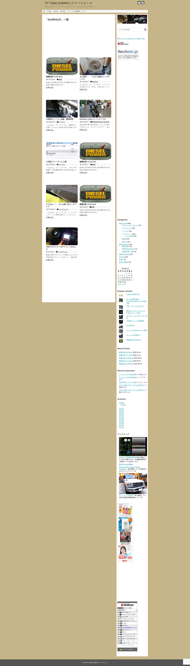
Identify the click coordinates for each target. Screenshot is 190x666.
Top (44, 11)
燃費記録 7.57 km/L (125, 361)
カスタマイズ (127, 228)
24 (132, 280)
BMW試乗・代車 (128, 251)
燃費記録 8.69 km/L (125, 352)
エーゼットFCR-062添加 (128, 374)
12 (121, 278)
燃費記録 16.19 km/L (126, 358)
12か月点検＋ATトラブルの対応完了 (132, 385)
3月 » (124, 284)
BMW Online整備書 (126, 464)
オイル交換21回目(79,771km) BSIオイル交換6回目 (136, 301)
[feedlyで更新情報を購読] (139, 2)
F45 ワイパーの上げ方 (134, 306)
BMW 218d (123, 223)
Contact (55, 11)
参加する (135, 646)
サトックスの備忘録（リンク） (77, 11)
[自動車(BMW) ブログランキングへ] (122, 44)
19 (121, 280)
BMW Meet (126, 246)
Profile (49, 11)
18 (118, 280)
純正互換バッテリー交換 (127, 382)
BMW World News (128, 249)
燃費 (123, 239)
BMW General (124, 244)
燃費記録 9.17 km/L (125, 355)
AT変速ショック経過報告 (135, 321)
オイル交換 (129, 236)
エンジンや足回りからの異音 (136, 330)
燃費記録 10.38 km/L (126, 364)
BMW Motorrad (124, 254)
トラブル (125, 231)
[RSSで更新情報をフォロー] (142, 2)
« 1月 (119, 284)
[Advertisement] (78, 39)
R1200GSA (130, 325)
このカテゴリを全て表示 (127, 645)
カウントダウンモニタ (130, 225)
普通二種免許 (123, 262)
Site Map (63, 11)
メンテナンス (127, 234)
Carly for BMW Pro (133, 294)
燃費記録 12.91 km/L (133, 340)
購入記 (124, 242)
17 (132, 278)
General (122, 257)
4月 (122, 405)
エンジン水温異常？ (133, 335)
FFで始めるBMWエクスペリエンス (69, 3)
